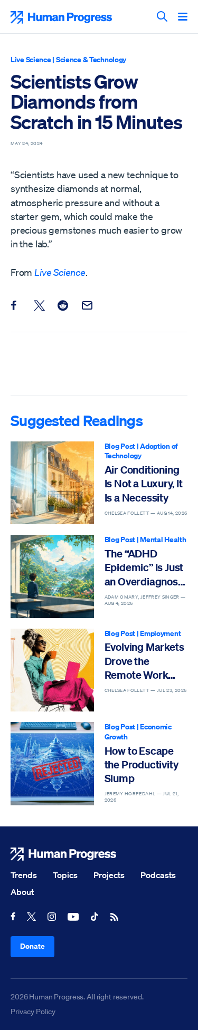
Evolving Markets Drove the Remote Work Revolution (144, 661)
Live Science (31, 59)
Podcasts (158, 875)
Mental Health (163, 539)
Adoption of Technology (141, 451)
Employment (160, 633)
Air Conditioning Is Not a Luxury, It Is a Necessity (144, 483)
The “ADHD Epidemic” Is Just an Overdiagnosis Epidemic (145, 568)
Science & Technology (91, 59)
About (22, 892)
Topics (65, 875)
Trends (24, 875)
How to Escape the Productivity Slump (141, 764)
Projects (109, 875)
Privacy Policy (33, 1011)
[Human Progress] (99, 854)
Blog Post (120, 446)
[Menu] (183, 17)
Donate (32, 946)
